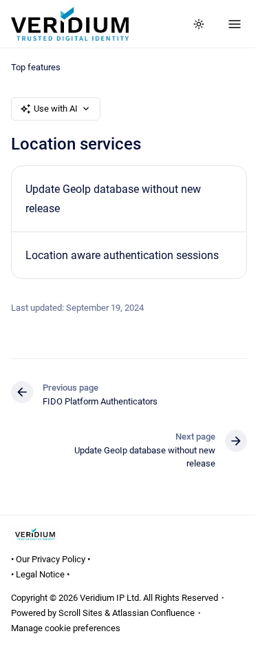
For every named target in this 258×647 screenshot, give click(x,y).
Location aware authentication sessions (122, 255)
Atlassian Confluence (153, 613)
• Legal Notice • (40, 574)
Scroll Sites (80, 613)
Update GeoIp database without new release (113, 198)
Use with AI (56, 108)
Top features (36, 67)
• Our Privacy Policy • (50, 559)
